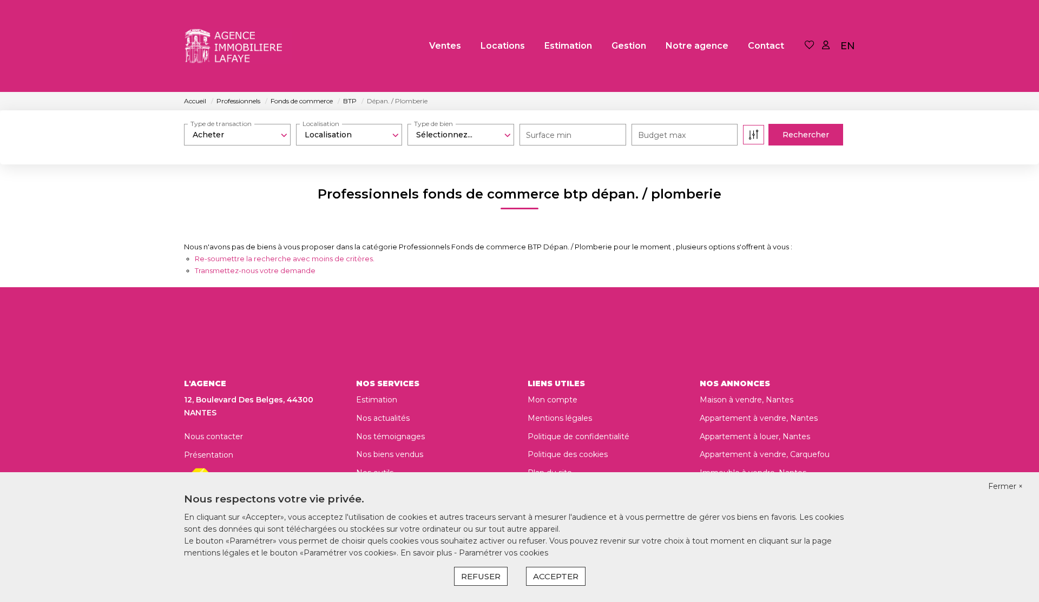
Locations (503, 46)
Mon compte (552, 400)
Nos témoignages (390, 436)
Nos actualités (383, 418)
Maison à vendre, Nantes (746, 400)
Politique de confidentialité (578, 436)
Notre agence (697, 46)
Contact (766, 46)
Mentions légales (560, 418)
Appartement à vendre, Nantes (759, 418)
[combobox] (237, 134)
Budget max (662, 135)
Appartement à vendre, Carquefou (765, 454)
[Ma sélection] (809, 45)
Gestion (628, 46)
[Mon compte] (826, 45)
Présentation (208, 455)
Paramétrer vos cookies (503, 553)
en (847, 46)
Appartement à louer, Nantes (755, 436)
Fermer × (1005, 486)
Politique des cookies (568, 454)
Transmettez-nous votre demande (255, 270)
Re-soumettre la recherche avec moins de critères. (284, 258)
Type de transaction (221, 124)
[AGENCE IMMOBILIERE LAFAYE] (238, 46)
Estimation (568, 46)
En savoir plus (427, 553)
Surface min (548, 135)
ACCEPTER (555, 576)
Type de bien (433, 124)
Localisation (321, 124)
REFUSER (481, 576)
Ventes (445, 46)
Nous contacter (213, 436)
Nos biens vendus (389, 454)
